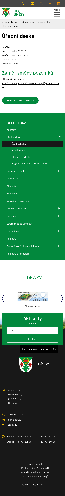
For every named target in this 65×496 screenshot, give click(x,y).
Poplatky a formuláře (18, 253)
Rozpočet (12, 216)
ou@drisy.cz (14, 419)
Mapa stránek (35, 464)
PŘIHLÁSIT (33, 338)
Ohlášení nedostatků (22, 156)
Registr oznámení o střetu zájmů (29, 163)
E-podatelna (18, 150)
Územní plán (13, 231)
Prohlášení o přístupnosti (35, 468)
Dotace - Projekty (16, 208)
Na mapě (13, 402)
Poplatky (11, 238)
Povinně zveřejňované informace (24, 246)
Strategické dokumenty (19, 223)
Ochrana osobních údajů (35, 476)
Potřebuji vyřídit (15, 171)
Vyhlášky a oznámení (18, 201)
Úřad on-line (44, 21)
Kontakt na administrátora (35, 472)
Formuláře (12, 178)
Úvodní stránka (10, 21)
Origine (35, 484)
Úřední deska (12, 25)
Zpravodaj (12, 193)
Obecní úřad (28, 21)
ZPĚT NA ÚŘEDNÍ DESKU (20, 100)
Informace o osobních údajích (41, 349)
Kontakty (11, 129)
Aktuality (11, 186)
